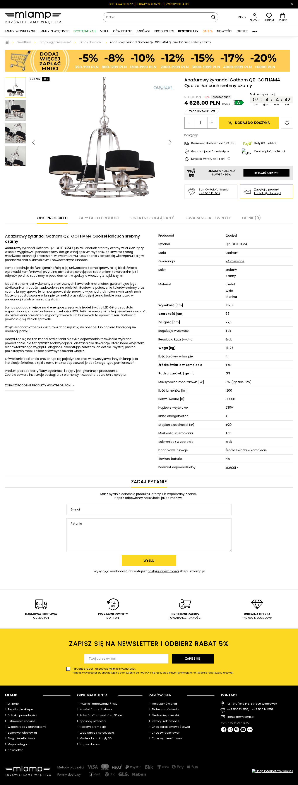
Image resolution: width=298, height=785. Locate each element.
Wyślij (149, 560)
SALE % (208, 31)
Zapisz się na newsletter (149, 643)
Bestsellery (188, 31)
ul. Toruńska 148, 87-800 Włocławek (252, 704)
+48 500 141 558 (263, 709)
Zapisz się (192, 658)
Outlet (242, 31)
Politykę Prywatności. (122, 668)
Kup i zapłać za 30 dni (269, 151)
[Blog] (250, 730)
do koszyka (252, 122)
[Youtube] (243, 730)
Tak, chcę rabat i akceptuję (152, 670)
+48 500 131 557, (238, 709)
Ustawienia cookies (21, 721)
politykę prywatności (163, 571)
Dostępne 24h (85, 31)
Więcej (231, 467)
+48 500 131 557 (209, 193)
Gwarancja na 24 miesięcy (210, 151)
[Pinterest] (237, 730)
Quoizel (231, 236)
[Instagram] (230, 730)
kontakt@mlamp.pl (267, 193)
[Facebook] (223, 730)
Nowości (224, 31)
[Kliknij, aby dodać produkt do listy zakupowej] (287, 123)
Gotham (232, 253)
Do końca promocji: (263, 94)
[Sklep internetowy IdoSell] (272, 771)
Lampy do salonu (91, 42)
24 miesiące (235, 261)
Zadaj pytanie (199, 111)
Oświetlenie (24, 42)
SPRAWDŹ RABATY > (266, 173)
